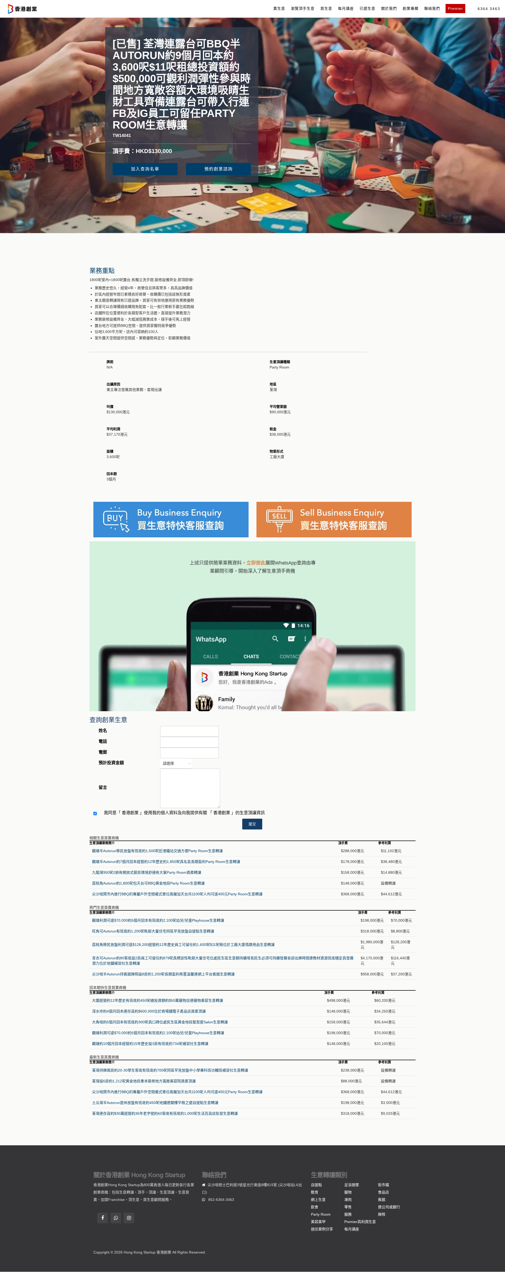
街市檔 (383, 1185)
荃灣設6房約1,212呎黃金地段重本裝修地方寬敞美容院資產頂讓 (144, 1081)
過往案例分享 (322, 1229)
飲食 (314, 1207)
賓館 (381, 1199)
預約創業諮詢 (218, 169)
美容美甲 (318, 1222)
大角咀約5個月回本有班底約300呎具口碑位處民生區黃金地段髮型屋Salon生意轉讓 (160, 1022)
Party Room (321, 1214)
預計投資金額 (111, 762)
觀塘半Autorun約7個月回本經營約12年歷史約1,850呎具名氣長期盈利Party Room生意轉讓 (166, 862)
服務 (348, 1214)
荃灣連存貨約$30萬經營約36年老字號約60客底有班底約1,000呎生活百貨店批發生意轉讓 (165, 1113)
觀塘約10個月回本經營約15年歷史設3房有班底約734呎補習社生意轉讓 (150, 1044)
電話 (103, 741)
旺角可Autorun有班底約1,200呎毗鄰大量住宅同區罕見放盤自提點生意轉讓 (153, 931)
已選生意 (367, 8)
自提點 (316, 1185)
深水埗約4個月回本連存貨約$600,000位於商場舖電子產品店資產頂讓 (149, 1011)
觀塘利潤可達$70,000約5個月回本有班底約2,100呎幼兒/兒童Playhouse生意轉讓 (158, 920)
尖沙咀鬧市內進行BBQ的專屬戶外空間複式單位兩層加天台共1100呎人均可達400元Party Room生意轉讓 (177, 894)
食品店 (383, 1192)
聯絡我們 (432, 8)
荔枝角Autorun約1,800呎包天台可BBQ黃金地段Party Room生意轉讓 (148, 883)
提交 (252, 824)
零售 (348, 1207)
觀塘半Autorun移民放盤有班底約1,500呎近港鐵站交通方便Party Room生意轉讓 (157, 851)
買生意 (326, 8)
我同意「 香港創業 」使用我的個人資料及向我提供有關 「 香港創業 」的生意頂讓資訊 (184, 813)
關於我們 (389, 8)
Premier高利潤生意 (360, 1222)
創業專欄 (410, 8)
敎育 (314, 1192)
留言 (103, 787)
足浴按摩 (351, 1185)
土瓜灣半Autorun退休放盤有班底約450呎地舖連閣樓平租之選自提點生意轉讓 (155, 1103)
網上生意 (318, 1199)
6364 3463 (489, 9)
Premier (455, 8)
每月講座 (346, 8)
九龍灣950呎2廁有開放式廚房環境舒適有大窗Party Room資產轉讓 (146, 872)
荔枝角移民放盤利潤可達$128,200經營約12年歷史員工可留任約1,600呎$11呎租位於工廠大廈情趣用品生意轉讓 (183, 944)
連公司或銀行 (389, 1207)
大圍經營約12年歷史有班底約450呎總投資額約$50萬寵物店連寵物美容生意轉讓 (157, 1000)
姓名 (103, 730)
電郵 (103, 752)
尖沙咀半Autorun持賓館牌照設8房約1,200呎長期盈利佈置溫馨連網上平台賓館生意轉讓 (163, 974)
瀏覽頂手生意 (303, 8)
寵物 (348, 1192)
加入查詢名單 (145, 169)
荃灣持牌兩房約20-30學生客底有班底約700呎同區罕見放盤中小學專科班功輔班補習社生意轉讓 (170, 1070)
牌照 (381, 1214)
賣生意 (279, 8)
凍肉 (348, 1199)
